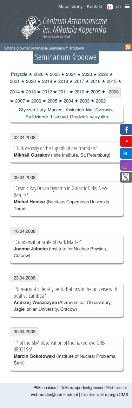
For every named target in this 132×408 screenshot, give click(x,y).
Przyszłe (18, 74)
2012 (46, 92)
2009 (95, 92)
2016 (95, 81)
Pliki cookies (44, 388)
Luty (41, 110)
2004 (67, 101)
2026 (38, 74)
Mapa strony (70, 7)
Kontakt (95, 7)
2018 (62, 81)
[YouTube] (127, 143)
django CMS (116, 395)
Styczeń (27, 110)
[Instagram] (125, 167)
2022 (102, 74)
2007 (19, 101)
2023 (86, 74)
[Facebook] (125, 131)
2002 (100, 101)
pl (110, 7)
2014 (15, 92)
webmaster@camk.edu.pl (54, 395)
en (118, 7)
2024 (70, 74)
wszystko (99, 117)
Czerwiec (104, 110)
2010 (78, 92)
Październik (37, 117)
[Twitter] (125, 179)
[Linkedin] (125, 155)
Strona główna (16, 48)
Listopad (59, 117)
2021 (15, 81)
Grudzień (79, 117)
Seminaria (38, 48)
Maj (89, 110)
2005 (51, 101)
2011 (62, 92)
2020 (30, 81)
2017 (78, 81)
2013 (30, 92)
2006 (35, 101)
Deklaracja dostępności (81, 388)
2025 (54, 74)
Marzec (55, 110)
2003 (84, 101)
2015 (111, 81)
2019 (46, 81)
